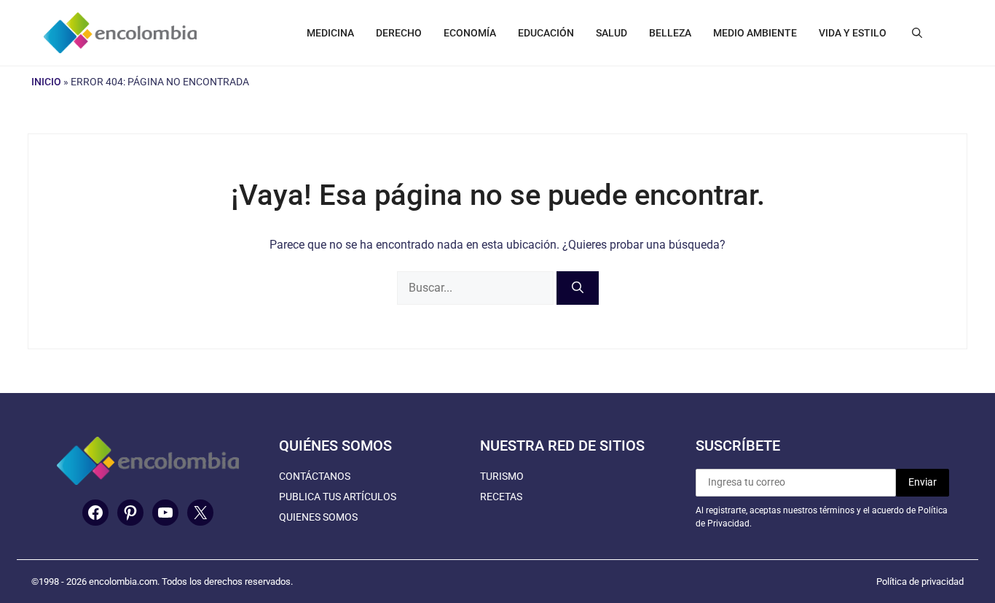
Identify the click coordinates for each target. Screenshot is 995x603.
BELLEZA (670, 33)
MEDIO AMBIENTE (755, 33)
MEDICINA (330, 33)
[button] (917, 33)
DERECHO (399, 33)
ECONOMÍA (470, 33)
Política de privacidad (920, 581)
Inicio (46, 81)
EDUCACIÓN (546, 33)
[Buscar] (578, 288)
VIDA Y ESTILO (852, 33)
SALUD (611, 33)
